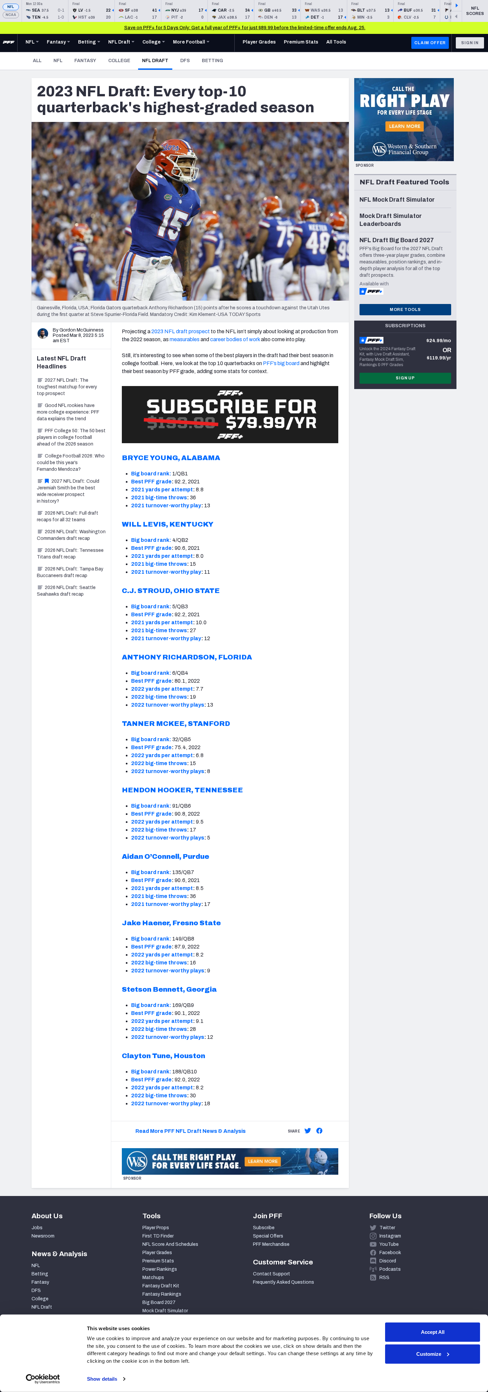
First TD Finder (158, 1236)
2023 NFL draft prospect (180, 331)
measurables (185, 339)
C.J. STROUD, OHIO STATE (171, 590)
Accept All (433, 1332)
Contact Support (271, 1273)
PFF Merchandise (271, 1244)
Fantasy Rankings (161, 1294)
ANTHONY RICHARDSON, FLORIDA (187, 657)
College (119, 60)
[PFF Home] (9, 43)
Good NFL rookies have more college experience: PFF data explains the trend (68, 412)
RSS (384, 1277)
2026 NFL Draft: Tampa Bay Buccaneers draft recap (70, 572)
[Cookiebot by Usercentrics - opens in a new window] (43, 1379)
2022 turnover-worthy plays (167, 705)
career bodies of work (235, 339)
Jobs (37, 1227)
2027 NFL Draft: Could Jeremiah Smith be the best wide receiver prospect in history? (68, 491)
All (37, 60)
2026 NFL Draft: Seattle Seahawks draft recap (66, 591)
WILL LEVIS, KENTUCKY (167, 524)
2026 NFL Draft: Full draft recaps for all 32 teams (67, 516)
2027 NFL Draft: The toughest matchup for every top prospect (67, 387)
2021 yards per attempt (162, 489)
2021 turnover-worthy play (166, 505)
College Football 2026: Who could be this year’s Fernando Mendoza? (71, 462)
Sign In (470, 43)
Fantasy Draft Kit (160, 1285)
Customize (428, 1353)
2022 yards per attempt (162, 689)
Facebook (390, 1252)
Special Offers (268, 1236)
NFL (10, 7)
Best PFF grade (151, 481)
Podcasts (390, 1269)
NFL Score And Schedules (170, 1244)
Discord (387, 1260)
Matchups (153, 1277)
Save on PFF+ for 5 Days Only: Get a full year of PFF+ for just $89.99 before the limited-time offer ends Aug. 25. (245, 27)
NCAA (11, 15)
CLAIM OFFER (430, 43)
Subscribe (264, 1227)
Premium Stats (158, 1260)
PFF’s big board (281, 363)
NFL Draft (157, 60)
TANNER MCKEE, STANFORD (176, 723)
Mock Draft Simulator (165, 1310)
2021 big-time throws (159, 497)
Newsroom (43, 1236)
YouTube (389, 1244)
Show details (102, 1379)
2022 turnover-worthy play (166, 1103)
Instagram (390, 1236)
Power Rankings (159, 1269)
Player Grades (157, 1252)
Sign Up (405, 378)
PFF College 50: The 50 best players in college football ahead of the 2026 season (71, 437)
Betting (212, 60)
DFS (185, 60)
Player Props (155, 1227)
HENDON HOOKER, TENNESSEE (182, 790)
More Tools (405, 309)
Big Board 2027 (159, 1302)
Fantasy (85, 60)
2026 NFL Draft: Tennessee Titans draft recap (70, 553)
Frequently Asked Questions (283, 1282)
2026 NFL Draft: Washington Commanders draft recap (71, 535)
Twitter (387, 1227)
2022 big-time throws (159, 697)
